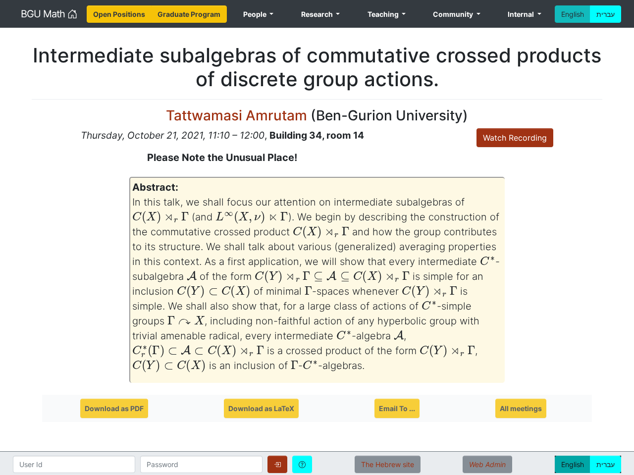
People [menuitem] (255, 14)
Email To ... (397, 408)
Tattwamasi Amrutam (236, 115)
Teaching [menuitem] (384, 14)
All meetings (521, 408)
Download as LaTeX (261, 408)
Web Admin (487, 464)
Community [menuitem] (454, 14)
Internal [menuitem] (521, 14)
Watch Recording (515, 138)
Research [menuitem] (317, 14)
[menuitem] (119, 14)
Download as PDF (114, 408)
